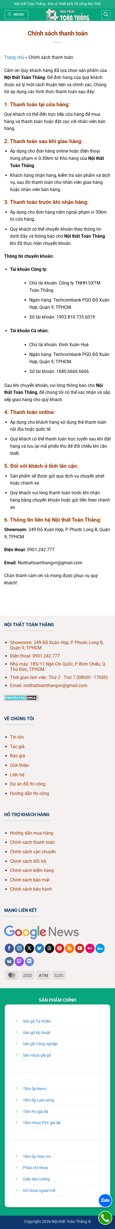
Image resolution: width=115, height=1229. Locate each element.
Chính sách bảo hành (31, 889)
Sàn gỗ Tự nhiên (37, 1021)
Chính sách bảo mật (30, 880)
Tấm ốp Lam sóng (38, 1100)
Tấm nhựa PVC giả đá (42, 1122)
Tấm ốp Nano (34, 1088)
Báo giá (17, 755)
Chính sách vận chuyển (33, 851)
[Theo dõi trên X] (29, 948)
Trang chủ (14, 57)
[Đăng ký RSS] (69, 948)
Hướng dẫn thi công (29, 793)
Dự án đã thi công (27, 784)
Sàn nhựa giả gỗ (37, 1055)
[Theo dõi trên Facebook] (9, 948)
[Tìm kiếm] (105, 14)
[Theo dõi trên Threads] (49, 948)
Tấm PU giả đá (35, 1111)
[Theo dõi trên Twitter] (39, 948)
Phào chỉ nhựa (35, 1167)
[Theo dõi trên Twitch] (19, 961)
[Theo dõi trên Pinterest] (59, 948)
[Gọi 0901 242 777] (105, 1218)
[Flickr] (90, 948)
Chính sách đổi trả (28, 861)
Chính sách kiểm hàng (32, 870)
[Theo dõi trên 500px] (100, 948)
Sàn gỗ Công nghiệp (40, 1044)
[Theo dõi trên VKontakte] (9, 961)
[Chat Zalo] (105, 1201)
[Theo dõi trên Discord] (29, 961)
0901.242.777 (46, 656)
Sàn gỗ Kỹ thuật (37, 1032)
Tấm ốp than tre (37, 1156)
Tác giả (17, 746)
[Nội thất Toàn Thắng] (67, 14)
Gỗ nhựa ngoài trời (39, 1190)
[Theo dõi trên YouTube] (79, 948)
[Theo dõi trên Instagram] (19, 948)
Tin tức (17, 737)
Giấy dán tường (36, 1179)
